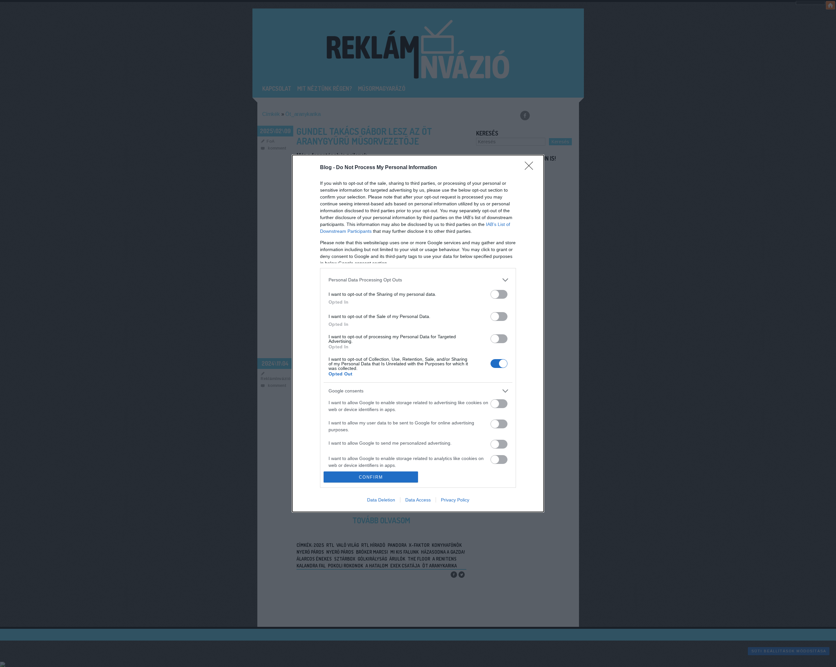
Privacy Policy (455, 499)
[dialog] (418, 333)
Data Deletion (381, 499)
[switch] (498, 294)
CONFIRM (371, 477)
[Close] (531, 168)
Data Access (418, 499)
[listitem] (418, 280)
